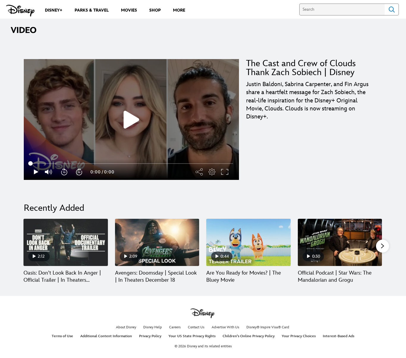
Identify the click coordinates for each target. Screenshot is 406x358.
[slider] (131, 163)
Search (392, 9)
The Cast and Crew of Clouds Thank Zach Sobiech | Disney (301, 68)
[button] (64, 172)
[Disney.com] (20, 11)
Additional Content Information (106, 336)
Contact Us (196, 327)
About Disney (126, 327)
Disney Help (152, 327)
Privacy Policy (150, 336)
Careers (175, 327)
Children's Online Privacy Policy (249, 336)
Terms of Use (62, 336)
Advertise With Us (225, 327)
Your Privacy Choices (299, 336)
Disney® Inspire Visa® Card (267, 327)
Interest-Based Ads (338, 336)
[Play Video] (131, 119)
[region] (131, 119)
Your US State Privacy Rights (192, 336)
